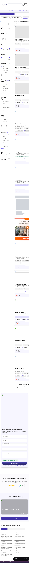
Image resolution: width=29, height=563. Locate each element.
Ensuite (4, 92)
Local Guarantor (3, 158)
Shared (4, 86)
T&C (17, 465)
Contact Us (6, 562)
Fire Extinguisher (5, 145)
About (1, 562)
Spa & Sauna (6, 140)
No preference (6, 101)
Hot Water (5, 142)
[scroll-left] (22, 485)
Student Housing (7, 13)
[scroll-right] (25, 485)
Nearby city (4, 528)
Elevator (5, 138)
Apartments (5, 84)
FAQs (10, 562)
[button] (4, 444)
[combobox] (15, 5)
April (4, 126)
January (5, 119)
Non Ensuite (5, 88)
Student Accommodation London (18, 10)
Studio (4, 90)
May (9, 126)
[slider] (1, 48)
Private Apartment (21, 13)
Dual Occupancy (4, 152)
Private (4, 110)
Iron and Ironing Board (6, 135)
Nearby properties (20, 528)
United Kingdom (8, 10)
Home (2, 10)
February (5, 121)
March (4, 123)
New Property (3, 27)
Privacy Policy (22, 465)
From (18, 50)
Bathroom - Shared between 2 (6, 107)
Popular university (11, 528)
